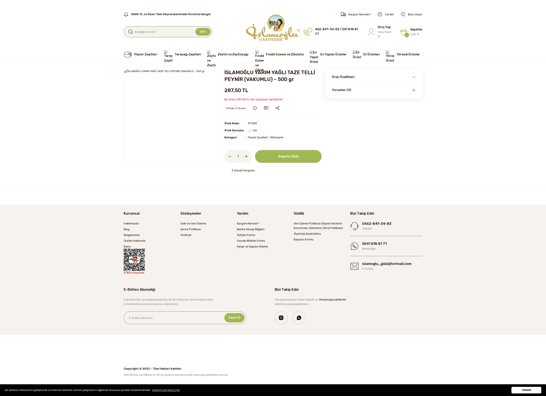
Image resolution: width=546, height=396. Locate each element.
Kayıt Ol (234, 317)
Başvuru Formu (304, 239)
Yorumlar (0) (341, 90)
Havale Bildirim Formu (251, 240)
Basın (127, 246)
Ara (203, 31)
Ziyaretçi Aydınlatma (307, 233)
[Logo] (273, 27)
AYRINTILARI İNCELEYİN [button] (166, 390)
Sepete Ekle (288, 156)
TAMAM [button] (526, 390)
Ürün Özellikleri (343, 77)
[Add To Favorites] (254, 108)
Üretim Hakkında (134, 240)
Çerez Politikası (190, 229)
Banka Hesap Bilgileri (250, 229)
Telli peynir (277, 137)
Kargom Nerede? (248, 223)
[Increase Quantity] (248, 156)
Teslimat (185, 235)
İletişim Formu (246, 235)
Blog (126, 229)
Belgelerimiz (132, 235)
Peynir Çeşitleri (258, 137)
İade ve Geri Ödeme (193, 223)
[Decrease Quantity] (227, 156)
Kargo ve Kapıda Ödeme (252, 246)
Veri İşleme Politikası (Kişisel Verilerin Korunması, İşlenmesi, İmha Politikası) (318, 226)
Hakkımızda (131, 223)
